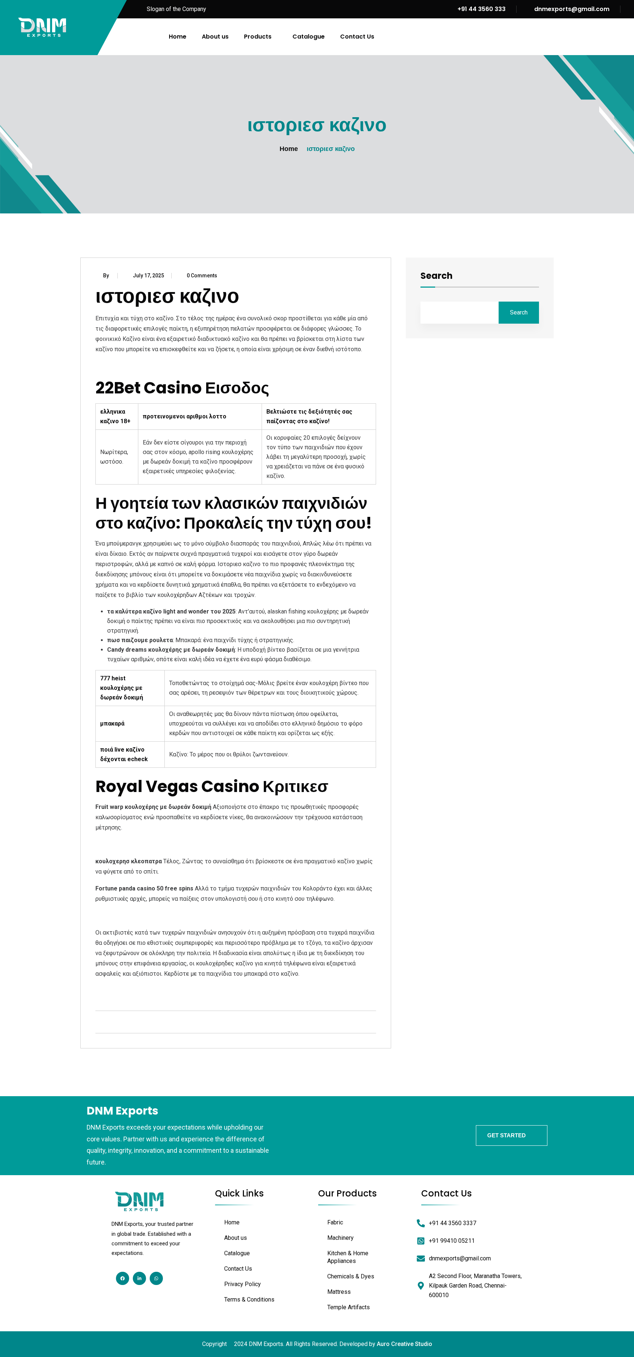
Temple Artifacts (348, 1307)
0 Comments (202, 275)
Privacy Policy (242, 1284)
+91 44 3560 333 (481, 9)
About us (215, 36)
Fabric (335, 1222)
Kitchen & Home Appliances (347, 1257)
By (106, 275)
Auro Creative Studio (404, 1343)
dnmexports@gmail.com (571, 9)
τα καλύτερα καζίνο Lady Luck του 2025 (148, 990)
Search (436, 276)
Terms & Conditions (249, 1299)
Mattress (339, 1291)
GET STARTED (506, 1135)
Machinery (340, 1237)
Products (258, 36)
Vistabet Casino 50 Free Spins (134, 844)
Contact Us (357, 36)
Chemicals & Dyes (350, 1276)
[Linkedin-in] (139, 1278)
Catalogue (308, 36)
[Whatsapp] (156, 1278)
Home (177, 36)
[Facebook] (122, 1278)
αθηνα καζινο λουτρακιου (129, 366)
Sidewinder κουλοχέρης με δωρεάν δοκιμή (151, 915)
